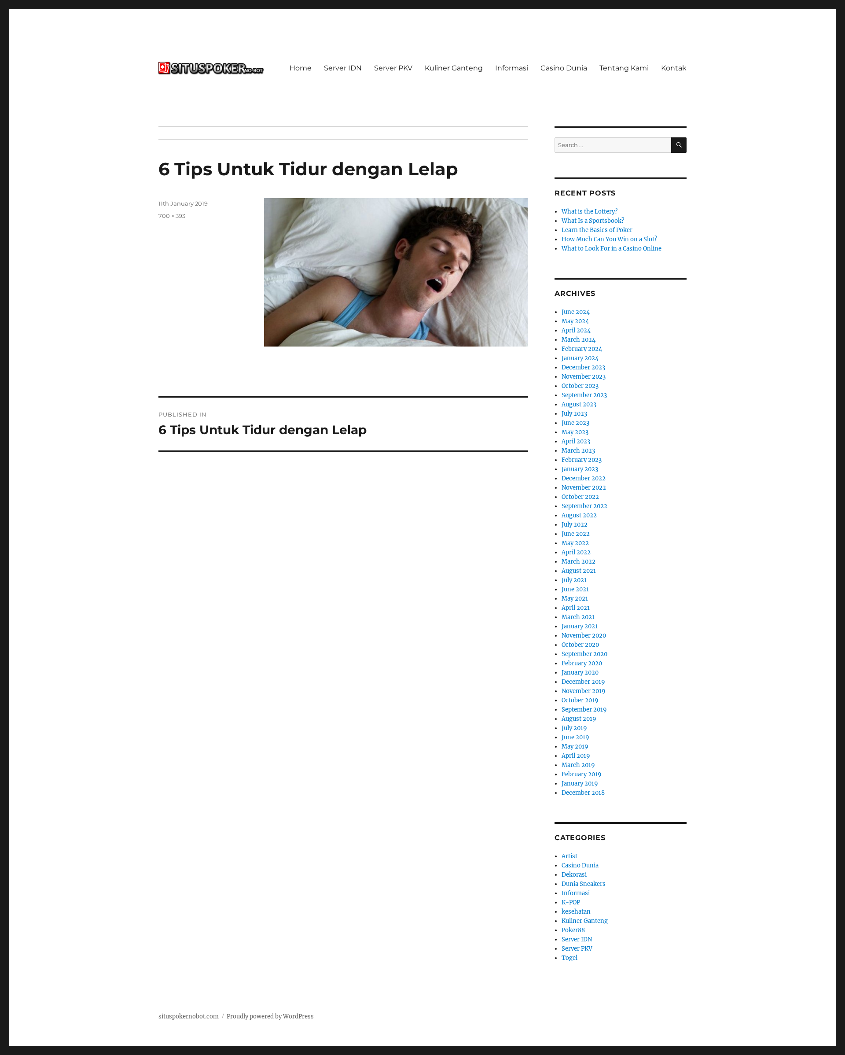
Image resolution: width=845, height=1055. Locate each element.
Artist (569, 856)
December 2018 (583, 793)
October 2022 (580, 497)
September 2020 (584, 654)
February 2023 (582, 460)
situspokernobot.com (188, 1016)
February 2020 (582, 663)
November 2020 (584, 635)
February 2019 (582, 774)
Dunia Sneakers (584, 884)
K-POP (571, 902)
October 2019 (580, 700)
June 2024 (576, 312)
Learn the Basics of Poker (597, 230)
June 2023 (575, 423)
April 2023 (576, 441)
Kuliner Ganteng (454, 68)
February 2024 (582, 349)
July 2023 (574, 413)
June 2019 (575, 737)
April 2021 (576, 608)
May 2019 (575, 746)
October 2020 (580, 645)
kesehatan (576, 911)
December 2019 (583, 682)
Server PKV (393, 68)
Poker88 (573, 930)
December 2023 (583, 367)
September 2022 (584, 506)
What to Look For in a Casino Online (611, 248)
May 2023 (575, 432)
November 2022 (584, 487)
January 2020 (580, 672)
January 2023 (580, 469)
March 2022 (578, 561)
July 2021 (574, 580)
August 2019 (579, 719)
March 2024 (578, 339)
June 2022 (576, 534)
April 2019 (576, 756)
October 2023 (580, 386)
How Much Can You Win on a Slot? (609, 239)
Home (301, 68)
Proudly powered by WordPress (270, 1016)
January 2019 (580, 783)
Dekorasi (574, 874)
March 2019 (578, 765)
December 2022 (584, 478)
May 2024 (575, 321)
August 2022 (579, 515)
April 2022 (576, 552)
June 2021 (575, 589)
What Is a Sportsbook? (593, 221)
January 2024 (580, 358)
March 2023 (578, 450)
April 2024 (576, 330)
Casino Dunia (563, 68)
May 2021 (575, 598)
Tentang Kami (624, 68)
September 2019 (584, 709)
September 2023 (584, 395)
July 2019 (574, 728)
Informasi (511, 68)
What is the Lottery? (589, 211)
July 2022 (575, 524)
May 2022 (575, 543)
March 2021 (578, 617)
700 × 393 (171, 215)
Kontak (674, 68)
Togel (569, 958)
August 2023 (579, 404)
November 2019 (584, 691)
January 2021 (580, 626)
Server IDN (343, 68)
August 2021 (579, 571)
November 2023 (584, 376)
